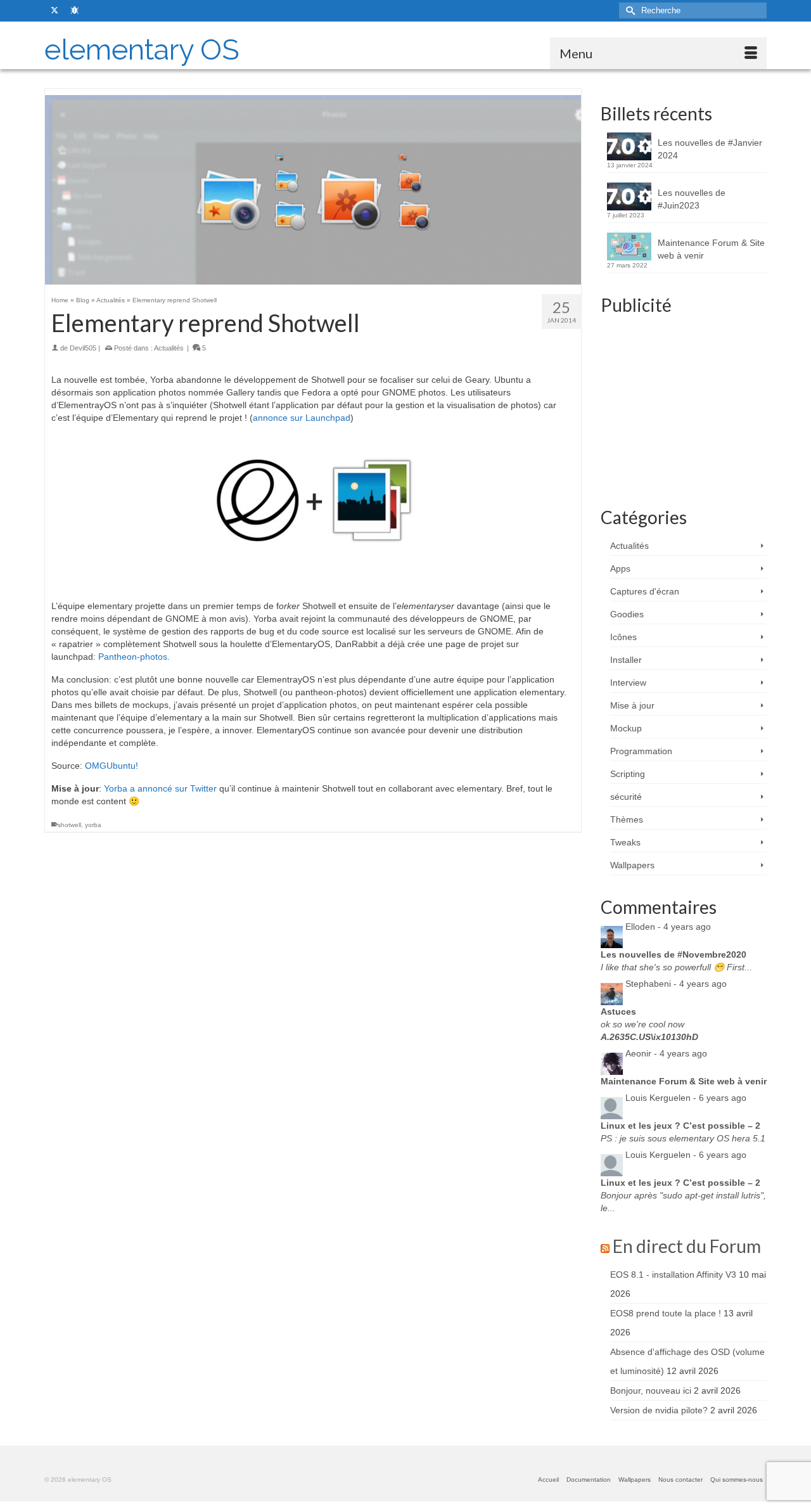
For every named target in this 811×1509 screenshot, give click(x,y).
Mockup (626, 728)
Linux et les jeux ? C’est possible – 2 (680, 1126)
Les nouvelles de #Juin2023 (691, 199)
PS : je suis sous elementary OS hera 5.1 (683, 1138)
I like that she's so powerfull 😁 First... (676, 967)
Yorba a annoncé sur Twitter (160, 788)
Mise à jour (632, 705)
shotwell (69, 824)
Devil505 (83, 348)
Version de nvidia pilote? (659, 1410)
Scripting (627, 774)
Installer (626, 660)
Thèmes (626, 819)
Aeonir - (666, 1053)
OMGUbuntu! (111, 766)
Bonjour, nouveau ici (650, 1390)
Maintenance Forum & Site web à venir (711, 249)
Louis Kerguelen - (685, 1098)
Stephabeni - (676, 984)
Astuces (618, 1011)
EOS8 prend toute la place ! (665, 1313)
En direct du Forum (687, 1246)
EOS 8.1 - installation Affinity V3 (673, 1274)
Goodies (627, 614)
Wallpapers (632, 865)
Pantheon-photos (132, 657)
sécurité (626, 797)
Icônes (623, 637)
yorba (93, 824)
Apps (620, 568)
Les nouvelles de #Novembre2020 (673, 954)
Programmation (641, 751)
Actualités (169, 348)
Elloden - (668, 926)
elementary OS (141, 50)
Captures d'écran (644, 591)
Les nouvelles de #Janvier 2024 (710, 149)
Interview (628, 682)
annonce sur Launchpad (301, 418)
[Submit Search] (628, 10)
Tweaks (625, 842)
